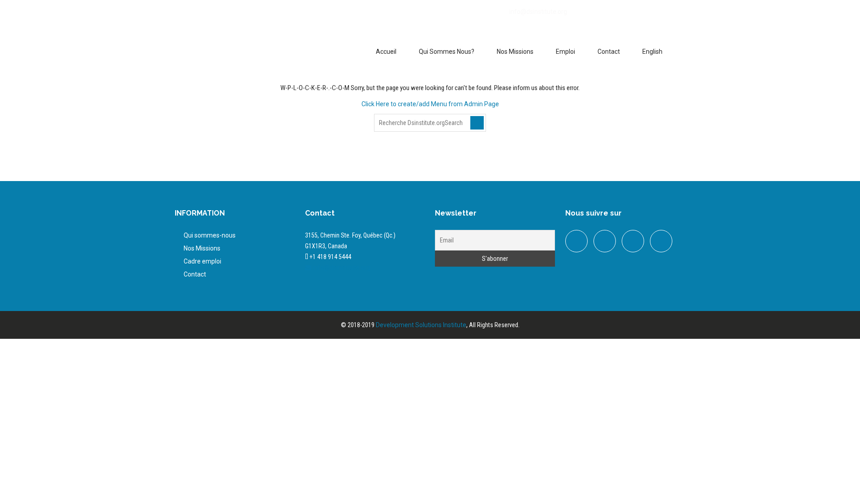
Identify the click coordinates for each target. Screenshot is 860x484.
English (652, 51)
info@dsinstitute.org (538, 11)
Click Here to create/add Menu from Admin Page (430, 104)
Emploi (565, 51)
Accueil (386, 51)
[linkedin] (214, 14)
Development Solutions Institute (421, 324)
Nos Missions (515, 51)
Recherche (477, 123)
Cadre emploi (202, 261)
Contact (609, 51)
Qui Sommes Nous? (446, 51)
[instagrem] (661, 241)
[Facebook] (178, 14)
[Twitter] (196, 14)
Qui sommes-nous (210, 235)
